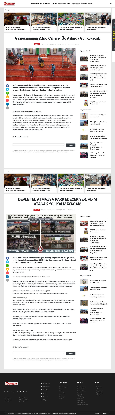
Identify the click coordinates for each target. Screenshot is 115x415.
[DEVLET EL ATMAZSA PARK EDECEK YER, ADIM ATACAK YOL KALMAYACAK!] (41, 233)
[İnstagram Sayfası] (11, 391)
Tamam (105, 413)
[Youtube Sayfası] (14, 391)
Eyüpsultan (61, 3)
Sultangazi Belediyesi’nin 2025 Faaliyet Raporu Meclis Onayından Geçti (98, 68)
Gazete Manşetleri (82, 404)
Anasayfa (7, 10)
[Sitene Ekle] (27, 391)
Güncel (13, 10)
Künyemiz (46, 396)
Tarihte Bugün (81, 397)
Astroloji (98, 395)
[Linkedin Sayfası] (18, 391)
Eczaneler (80, 393)
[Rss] (21, 391)
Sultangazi (46, 3)
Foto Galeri (46, 383)
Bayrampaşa (76, 3)
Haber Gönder (23, 402)
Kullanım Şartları (23, 398)
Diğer (90, 3)
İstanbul (84, 3)
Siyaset (54, 3)
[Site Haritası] (24, 391)
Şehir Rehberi (81, 402)
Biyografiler (99, 391)
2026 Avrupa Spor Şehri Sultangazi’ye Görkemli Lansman (97, 155)
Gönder (71, 145)
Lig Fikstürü (80, 395)
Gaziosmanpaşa (36, 3)
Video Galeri (46, 386)
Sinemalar (80, 398)
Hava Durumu (81, 387)
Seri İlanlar (80, 400)
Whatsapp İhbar (23, 400)
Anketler (98, 389)
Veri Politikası (8, 402)
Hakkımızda (8, 398)
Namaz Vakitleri (81, 391)
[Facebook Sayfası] (5, 391)
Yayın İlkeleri (8, 400)
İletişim (45, 400)
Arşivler (45, 393)
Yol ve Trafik (80, 389)
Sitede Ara (99, 387)
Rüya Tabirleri (99, 393)
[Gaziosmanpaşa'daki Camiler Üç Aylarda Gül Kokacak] (41, 64)
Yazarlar (45, 390)
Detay (97, 413)
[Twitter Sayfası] (8, 391)
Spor (68, 3)
